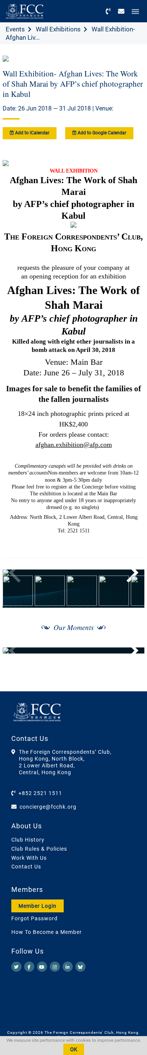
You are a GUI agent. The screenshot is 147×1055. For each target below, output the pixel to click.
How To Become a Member (46, 932)
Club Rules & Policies (39, 849)
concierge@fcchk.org (48, 807)
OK (73, 1049)
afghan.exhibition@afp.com (73, 444)
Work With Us (29, 858)
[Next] (130, 572)
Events (15, 29)
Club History (27, 840)
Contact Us (26, 867)
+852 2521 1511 (40, 793)
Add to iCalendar (31, 132)
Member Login (37, 906)
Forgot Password (34, 918)
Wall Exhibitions (58, 29)
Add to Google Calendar (101, 132)
